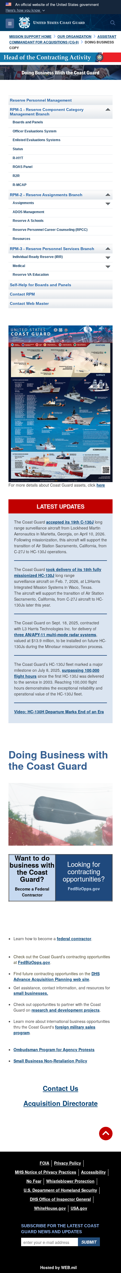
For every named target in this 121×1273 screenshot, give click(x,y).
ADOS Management (28, 212)
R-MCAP (19, 185)
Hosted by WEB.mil (58, 1267)
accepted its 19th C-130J (70, 522)
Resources (21, 239)
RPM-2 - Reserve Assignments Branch (46, 195)
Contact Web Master (29, 303)
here (101, 485)
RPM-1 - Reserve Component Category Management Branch (47, 111)
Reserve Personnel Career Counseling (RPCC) (50, 230)
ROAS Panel (22, 167)
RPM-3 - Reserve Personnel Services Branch (52, 248)
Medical (19, 266)
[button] (26, 10)
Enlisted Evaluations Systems (36, 140)
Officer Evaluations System (35, 131)
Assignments (23, 203)
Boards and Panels (28, 122)
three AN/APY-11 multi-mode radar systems (55, 634)
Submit (89, 1242)
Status (18, 149)
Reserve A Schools (28, 221)
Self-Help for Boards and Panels (40, 285)
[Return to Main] (106, 1137)
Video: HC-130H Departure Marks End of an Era (59, 711)
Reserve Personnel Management (41, 100)
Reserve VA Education (31, 275)
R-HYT (18, 158)
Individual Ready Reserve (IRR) (38, 257)
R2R (16, 176)
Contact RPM (22, 294)
